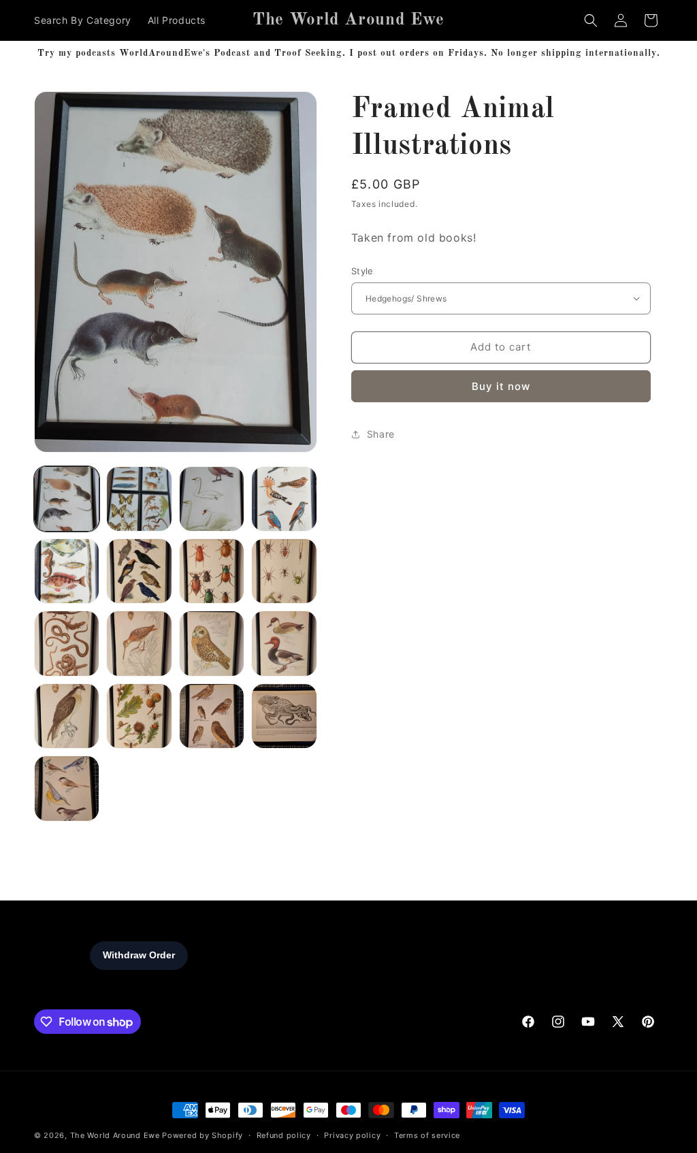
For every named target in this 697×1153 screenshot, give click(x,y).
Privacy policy (352, 1135)
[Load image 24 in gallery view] (211, 643)
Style (362, 270)
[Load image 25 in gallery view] (284, 643)
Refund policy (284, 1135)
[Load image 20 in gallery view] (66, 643)
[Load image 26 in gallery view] (66, 716)
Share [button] (381, 434)
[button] (591, 20)
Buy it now (501, 386)
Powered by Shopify (202, 1135)
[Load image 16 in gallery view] (139, 571)
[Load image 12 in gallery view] (66, 571)
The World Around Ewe (115, 1135)
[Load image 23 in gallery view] (139, 643)
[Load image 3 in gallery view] (211, 499)
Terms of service (427, 1135)
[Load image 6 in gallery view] (284, 499)
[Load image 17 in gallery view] (211, 571)
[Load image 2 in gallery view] (139, 499)
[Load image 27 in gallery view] (139, 716)
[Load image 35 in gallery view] (284, 716)
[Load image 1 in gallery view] (66, 499)
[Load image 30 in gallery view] (211, 716)
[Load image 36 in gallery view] (66, 788)
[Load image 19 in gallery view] (284, 571)
